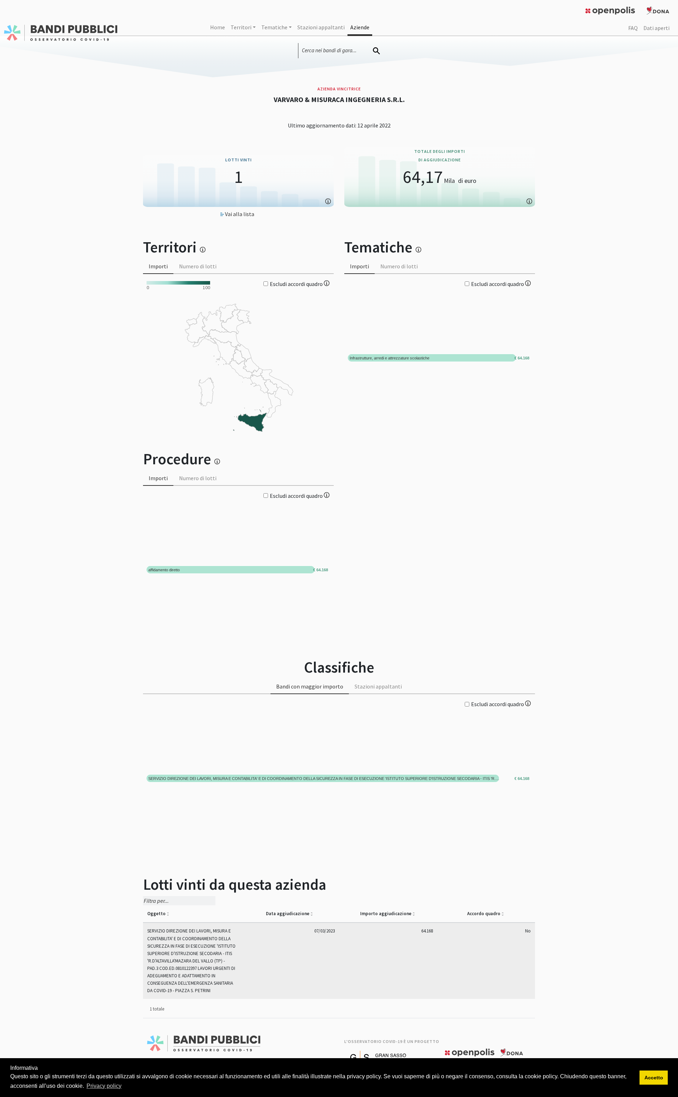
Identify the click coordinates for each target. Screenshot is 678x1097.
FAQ (633, 27)
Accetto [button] (653, 1077)
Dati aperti (656, 27)
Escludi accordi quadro (297, 283)
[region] (238, 362)
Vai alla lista (239, 213)
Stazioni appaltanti (321, 27)
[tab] (158, 266)
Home (217, 27)
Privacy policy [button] (104, 1086)
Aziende (359, 27)
